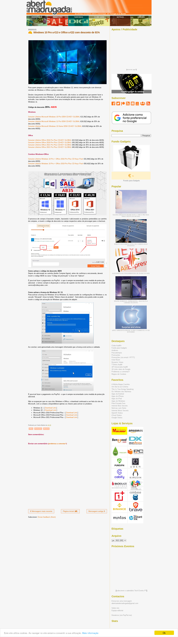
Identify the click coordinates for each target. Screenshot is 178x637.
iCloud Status (117, 415)
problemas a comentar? (57, 444)
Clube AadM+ (99, 17)
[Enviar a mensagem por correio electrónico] (51, 425)
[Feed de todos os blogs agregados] (148, 103)
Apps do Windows (118, 401)
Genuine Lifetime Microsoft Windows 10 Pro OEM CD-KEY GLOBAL (54, 117)
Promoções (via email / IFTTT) (123, 357)
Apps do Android (118, 394)
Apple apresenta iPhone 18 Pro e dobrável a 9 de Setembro (131, 331)
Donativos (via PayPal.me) (122, 615)
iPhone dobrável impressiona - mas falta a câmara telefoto (131, 301)
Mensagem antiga (96, 511)
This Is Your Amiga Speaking (122, 389)
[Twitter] (118, 103)
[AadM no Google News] (137, 103)
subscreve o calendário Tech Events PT (131, 591)
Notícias (120, 17)
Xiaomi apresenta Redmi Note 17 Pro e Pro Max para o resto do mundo (131, 215)
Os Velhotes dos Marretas (121, 392)
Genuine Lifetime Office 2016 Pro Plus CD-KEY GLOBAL (49, 140)
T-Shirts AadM (117, 365)
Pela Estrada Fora (118, 403)
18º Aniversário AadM (120, 367)
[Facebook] (113, 103)
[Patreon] (123, 103)
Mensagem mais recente (41, 511)
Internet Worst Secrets (120, 411)
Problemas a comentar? (121, 372)
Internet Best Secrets (120, 406)
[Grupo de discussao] (142, 103)
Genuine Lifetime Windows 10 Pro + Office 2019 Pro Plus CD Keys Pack (55, 164)
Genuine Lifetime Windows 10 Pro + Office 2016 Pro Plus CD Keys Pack (55, 159)
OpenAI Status (117, 413)
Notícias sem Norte (119, 408)
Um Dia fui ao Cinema (120, 387)
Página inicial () (70, 511)
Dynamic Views (117, 362)
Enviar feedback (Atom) (47, 517)
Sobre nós (115, 608)
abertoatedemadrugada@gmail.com (125, 603)
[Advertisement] (131, 49)
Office (31, 428)
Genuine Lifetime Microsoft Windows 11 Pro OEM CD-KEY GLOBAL (54, 121)
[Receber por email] (132, 103)
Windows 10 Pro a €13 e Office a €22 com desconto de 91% (66, 32)
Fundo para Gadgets (119, 348)
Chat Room (116, 360)
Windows (46, 428)
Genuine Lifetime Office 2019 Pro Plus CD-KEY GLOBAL (49, 142)
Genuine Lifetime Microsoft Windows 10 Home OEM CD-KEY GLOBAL (55, 126)
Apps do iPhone (118, 396)
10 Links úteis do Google (121, 369)
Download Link (50, 408)
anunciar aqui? (131, 69)
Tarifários (78, 17)
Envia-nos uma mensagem (122, 601)
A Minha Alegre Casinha (121, 384)
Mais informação (90, 633)
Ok (164, 632)
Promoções (57, 17)
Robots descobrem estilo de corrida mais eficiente (131, 244)
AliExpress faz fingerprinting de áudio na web (130, 273)
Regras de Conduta (119, 374)
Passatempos (37, 17)
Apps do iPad (117, 399)
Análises (141, 17)
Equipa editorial (117, 610)
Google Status (117, 418)
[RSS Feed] (128, 103)
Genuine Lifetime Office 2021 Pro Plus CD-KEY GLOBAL (49, 145)
